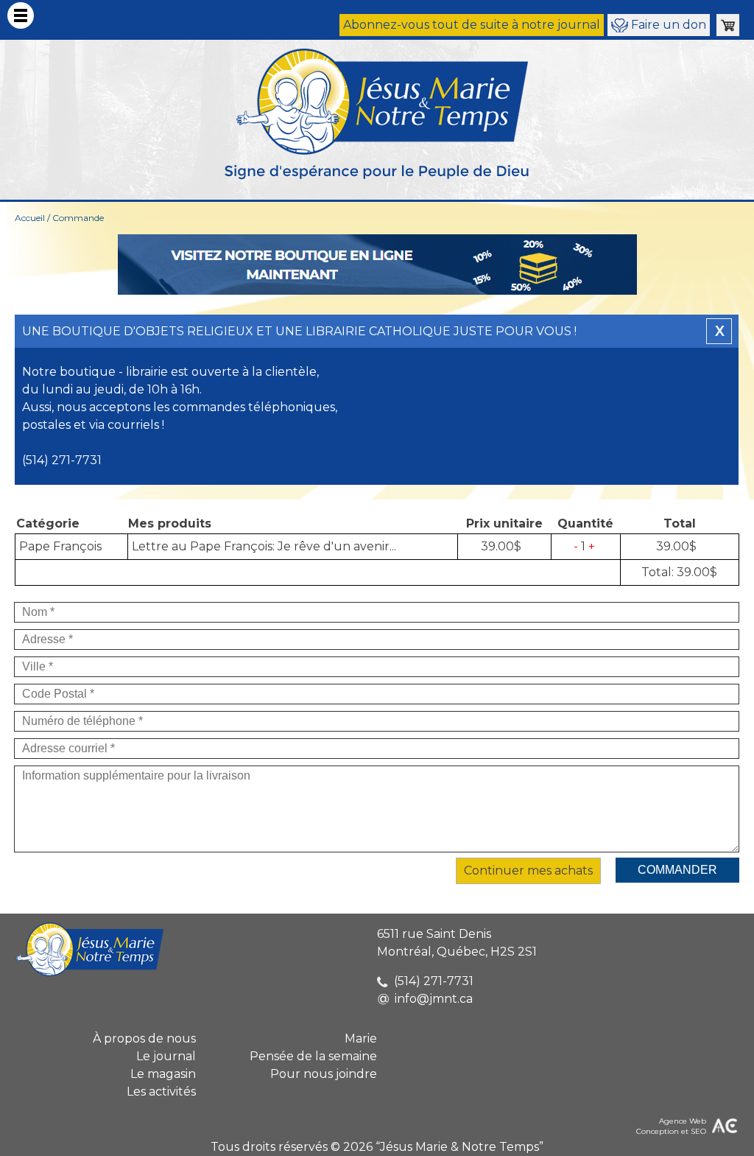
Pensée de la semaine (313, 1056)
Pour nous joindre (323, 1074)
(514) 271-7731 (433, 981)
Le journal (166, 1056)
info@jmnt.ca (434, 999)
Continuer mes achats (528, 870)
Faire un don (667, 25)
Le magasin (163, 1074)
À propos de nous (144, 1038)
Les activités (161, 1092)
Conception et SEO (671, 1131)
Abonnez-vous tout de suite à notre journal (471, 25)
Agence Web (682, 1121)
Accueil (30, 217)
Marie (361, 1038)
